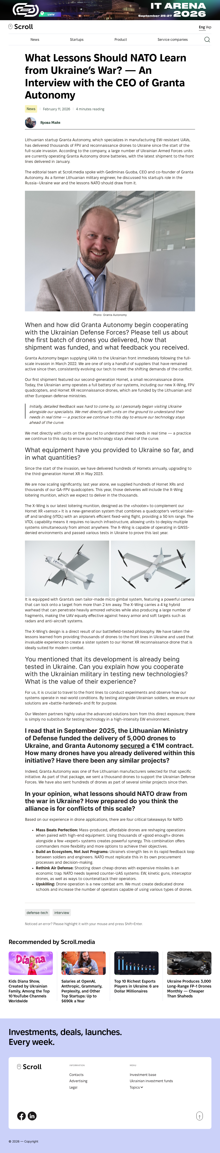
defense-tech (37, 913)
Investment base (143, 1075)
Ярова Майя (50, 122)
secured (132, 745)
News (35, 39)
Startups (77, 39)
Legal (73, 1087)
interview (61, 913)
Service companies (173, 39)
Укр (208, 27)
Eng (202, 27)
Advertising (78, 1081)
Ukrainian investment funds (151, 1081)
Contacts (76, 1075)
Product (121, 39)
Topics (135, 1087)
